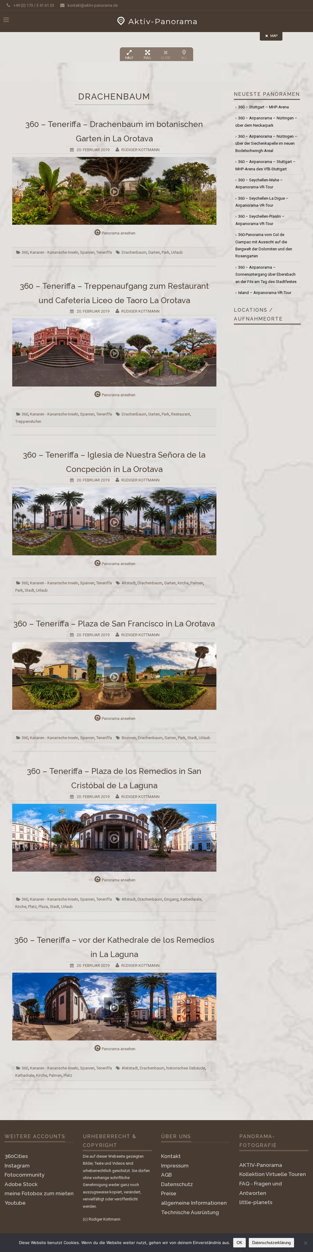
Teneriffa (104, 252)
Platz (32, 906)
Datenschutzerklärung (271, 1242)
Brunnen (129, 737)
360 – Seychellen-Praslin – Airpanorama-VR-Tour (260, 220)
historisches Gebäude (185, 1068)
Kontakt (171, 1156)
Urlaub (177, 252)
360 (25, 252)
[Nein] (305, 1243)
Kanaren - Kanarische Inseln (54, 252)
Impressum (175, 1166)
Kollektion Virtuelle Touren (272, 1174)
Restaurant (180, 414)
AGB (166, 1175)
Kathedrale (24, 1075)
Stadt (29, 590)
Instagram (17, 1166)
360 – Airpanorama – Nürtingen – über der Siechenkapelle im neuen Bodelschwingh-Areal (266, 143)
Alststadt (130, 1068)
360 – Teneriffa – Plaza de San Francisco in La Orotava (114, 623)
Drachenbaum (134, 252)
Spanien (87, 252)
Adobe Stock (21, 1184)
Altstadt (129, 583)
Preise (168, 1193)
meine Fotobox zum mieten (39, 1193)
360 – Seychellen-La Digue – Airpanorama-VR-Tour (262, 202)
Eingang (171, 899)
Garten (154, 252)
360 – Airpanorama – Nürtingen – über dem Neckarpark (266, 121)
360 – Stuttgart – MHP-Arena (263, 107)
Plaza (43, 906)
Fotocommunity (24, 1175)
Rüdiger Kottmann (140, 149)
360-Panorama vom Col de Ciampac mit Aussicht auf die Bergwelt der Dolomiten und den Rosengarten (263, 245)
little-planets (255, 1202)
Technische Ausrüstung (190, 1212)
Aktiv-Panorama (163, 21)
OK (239, 1242)
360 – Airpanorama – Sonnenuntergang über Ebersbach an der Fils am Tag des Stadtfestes (265, 274)
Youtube (15, 1203)
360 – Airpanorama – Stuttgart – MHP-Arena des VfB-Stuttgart (265, 165)
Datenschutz (177, 1184)
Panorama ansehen (118, 233)
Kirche (183, 583)
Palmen (196, 583)
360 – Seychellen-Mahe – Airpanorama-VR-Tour (259, 183)
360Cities (16, 1156)
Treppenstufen (28, 421)
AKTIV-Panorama (260, 1165)
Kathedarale (190, 899)
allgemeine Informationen (194, 1203)
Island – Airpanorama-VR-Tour (264, 292)
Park (165, 252)
